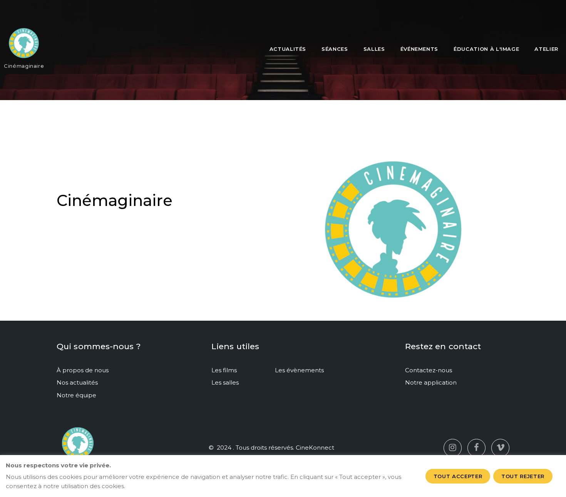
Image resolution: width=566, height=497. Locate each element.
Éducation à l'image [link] (486, 49)
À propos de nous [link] (83, 370)
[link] (24, 46)
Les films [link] (224, 370)
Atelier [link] (546, 49)
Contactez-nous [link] (428, 370)
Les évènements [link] (299, 370)
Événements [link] (419, 49)
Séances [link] (335, 49)
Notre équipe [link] (76, 395)
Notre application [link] (431, 382)
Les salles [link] (225, 382)
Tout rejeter (522, 476)
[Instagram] (453, 448)
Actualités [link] (288, 49)
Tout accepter (458, 476)
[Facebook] (476, 448)
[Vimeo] (500, 448)
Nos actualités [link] (77, 382)
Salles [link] (374, 49)
